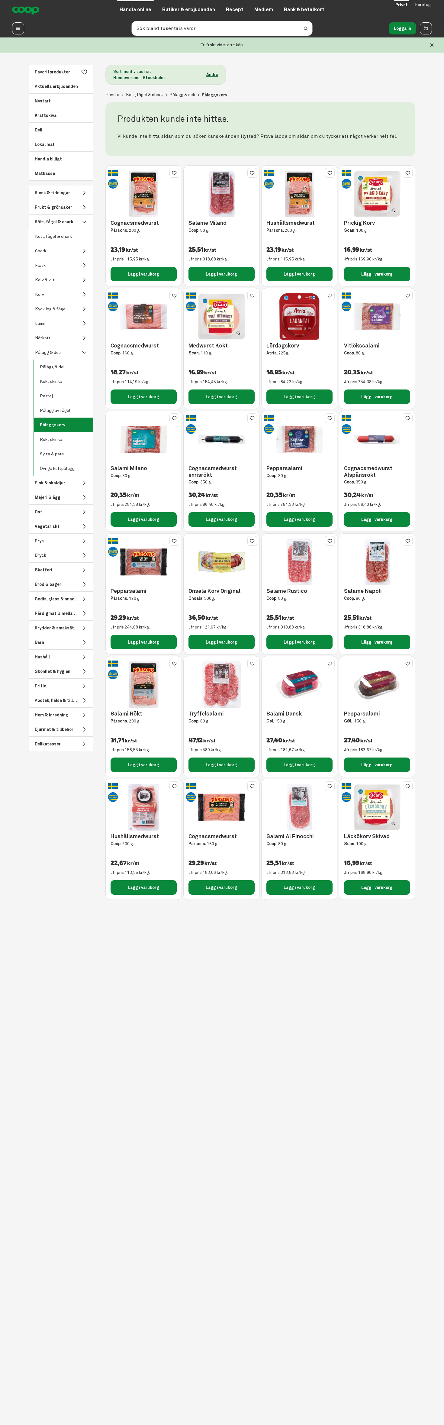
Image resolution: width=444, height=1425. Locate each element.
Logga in (402, 28)
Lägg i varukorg (143, 274)
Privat (401, 5)
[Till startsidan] (25, 10)
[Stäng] (432, 45)
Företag (423, 4)
